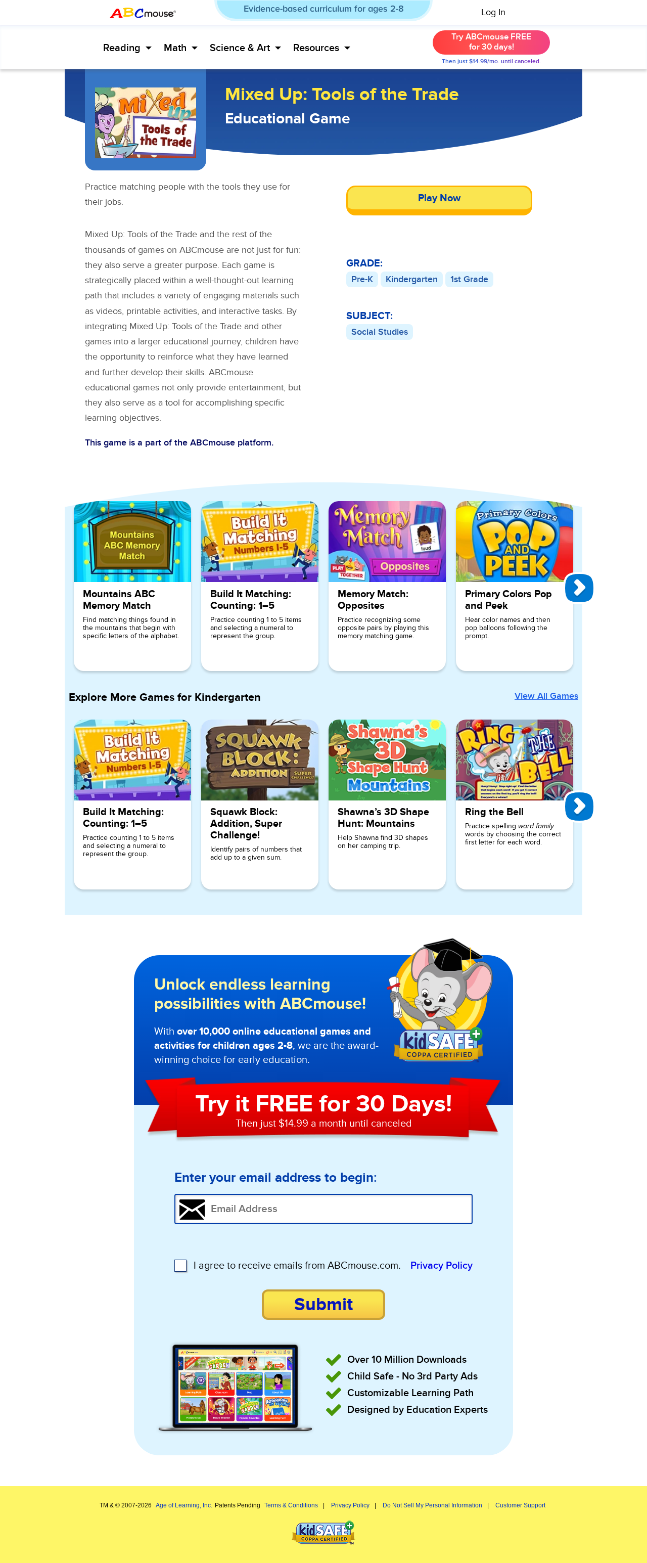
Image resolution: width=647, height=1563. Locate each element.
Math (175, 48)
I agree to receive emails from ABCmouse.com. (297, 1266)
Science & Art (240, 48)
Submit (323, 1304)
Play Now (439, 198)
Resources (316, 48)
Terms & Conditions (291, 1505)
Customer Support (520, 1505)
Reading (122, 48)
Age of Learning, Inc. (184, 1505)
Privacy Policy (441, 1266)
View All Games (546, 696)
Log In (493, 13)
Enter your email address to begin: (275, 1178)
